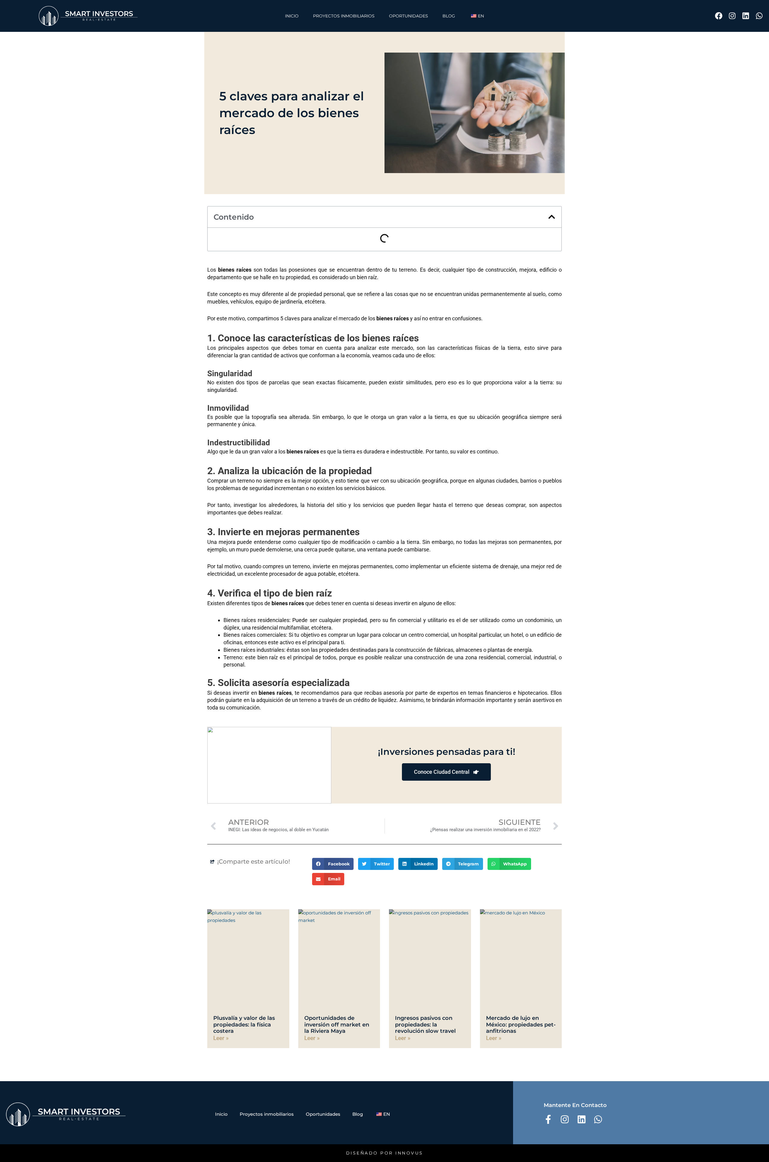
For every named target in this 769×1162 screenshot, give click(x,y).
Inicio (292, 16)
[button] (551, 217)
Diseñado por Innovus (384, 1153)
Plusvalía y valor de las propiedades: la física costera (244, 1024)
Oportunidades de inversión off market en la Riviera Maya (336, 1024)
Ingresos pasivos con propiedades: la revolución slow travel (425, 1024)
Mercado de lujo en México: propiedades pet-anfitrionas (521, 1024)
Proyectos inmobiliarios (344, 16)
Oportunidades (408, 16)
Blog (448, 16)
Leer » (221, 1038)
